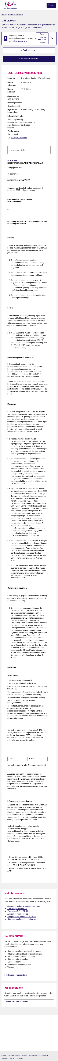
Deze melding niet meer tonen (42, 38)
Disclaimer (19, 1058)
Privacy (17, 1055)
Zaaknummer (13, 96)
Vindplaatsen (13, 131)
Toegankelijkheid (34, 1055)
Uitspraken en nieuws (15, 14)
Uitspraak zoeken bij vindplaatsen (21, 919)
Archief (12, 1058)
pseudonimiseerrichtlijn (19, 41)
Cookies (24, 1055)
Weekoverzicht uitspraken (17, 1001)
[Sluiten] (52, 38)
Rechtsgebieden (14, 103)
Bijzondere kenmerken (12, 110)
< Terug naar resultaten (29, 58)
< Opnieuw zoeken (29, 50)
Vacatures (4, 1058)
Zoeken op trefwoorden (17, 908)
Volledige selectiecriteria (16, 975)
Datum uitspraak (11, 83)
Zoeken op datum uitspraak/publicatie (23, 906)
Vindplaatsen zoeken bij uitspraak (21, 916)
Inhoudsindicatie (15, 116)
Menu (50, 5)
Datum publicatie (12, 90)
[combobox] (29, 150)
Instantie (11, 78)
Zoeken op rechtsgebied (17, 914)
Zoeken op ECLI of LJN (17, 911)
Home (3, 14)
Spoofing (44, 1055)
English (4, 1055)
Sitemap (11, 1055)
